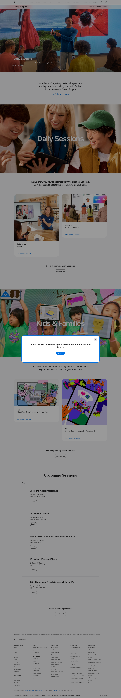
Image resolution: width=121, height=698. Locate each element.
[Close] (95, 339)
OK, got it (60, 353)
